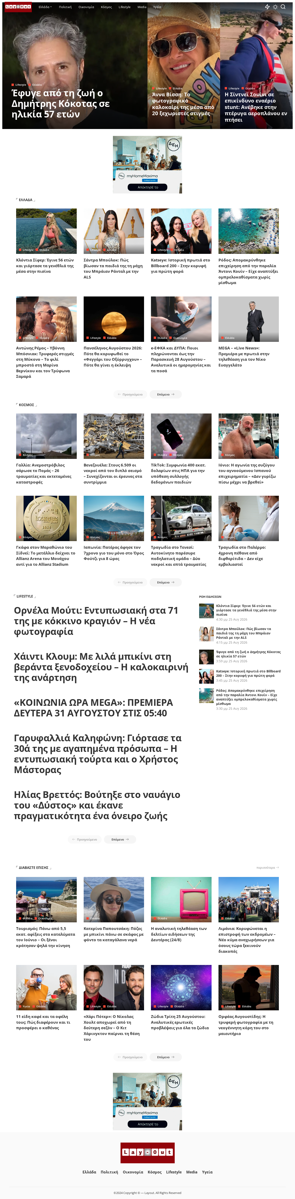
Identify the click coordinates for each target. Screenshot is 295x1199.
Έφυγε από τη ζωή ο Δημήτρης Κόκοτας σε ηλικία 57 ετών (61, 103)
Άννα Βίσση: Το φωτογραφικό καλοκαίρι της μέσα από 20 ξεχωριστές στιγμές (183, 104)
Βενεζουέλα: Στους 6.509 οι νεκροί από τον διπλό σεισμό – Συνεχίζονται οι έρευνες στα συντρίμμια (113, 473)
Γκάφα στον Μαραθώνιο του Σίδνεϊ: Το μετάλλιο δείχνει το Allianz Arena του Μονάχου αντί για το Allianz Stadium (45, 556)
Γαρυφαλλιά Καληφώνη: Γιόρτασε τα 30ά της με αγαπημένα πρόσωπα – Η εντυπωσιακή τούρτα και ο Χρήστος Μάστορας (97, 753)
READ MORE (125, 125)
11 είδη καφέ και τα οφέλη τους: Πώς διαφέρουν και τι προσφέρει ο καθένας (43, 1022)
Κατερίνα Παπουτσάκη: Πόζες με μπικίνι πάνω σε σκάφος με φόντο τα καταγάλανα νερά (114, 934)
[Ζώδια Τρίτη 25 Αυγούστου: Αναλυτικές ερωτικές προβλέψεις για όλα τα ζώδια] (181, 987)
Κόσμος (27, 455)
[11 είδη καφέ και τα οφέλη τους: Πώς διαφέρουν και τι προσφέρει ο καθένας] (46, 987)
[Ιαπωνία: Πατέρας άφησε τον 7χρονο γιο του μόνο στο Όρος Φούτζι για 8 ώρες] (114, 518)
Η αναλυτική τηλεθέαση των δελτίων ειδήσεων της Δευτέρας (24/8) (179, 934)
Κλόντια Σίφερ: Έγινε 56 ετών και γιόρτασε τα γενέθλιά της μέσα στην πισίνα (45, 265)
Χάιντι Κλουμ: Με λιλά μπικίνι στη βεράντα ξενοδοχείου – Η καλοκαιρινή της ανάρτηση (101, 667)
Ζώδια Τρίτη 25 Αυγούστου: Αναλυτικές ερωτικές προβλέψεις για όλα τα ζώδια (180, 1022)
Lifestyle (20, 84)
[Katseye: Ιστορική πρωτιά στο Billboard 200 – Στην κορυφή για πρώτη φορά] (181, 231)
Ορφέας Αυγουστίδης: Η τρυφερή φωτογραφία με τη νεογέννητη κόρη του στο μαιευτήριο (245, 1025)
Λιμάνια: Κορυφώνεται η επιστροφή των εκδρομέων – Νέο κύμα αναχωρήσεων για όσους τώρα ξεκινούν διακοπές (247, 940)
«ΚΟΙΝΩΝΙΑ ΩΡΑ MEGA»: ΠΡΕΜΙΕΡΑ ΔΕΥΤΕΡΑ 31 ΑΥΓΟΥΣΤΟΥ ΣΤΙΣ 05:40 (93, 707)
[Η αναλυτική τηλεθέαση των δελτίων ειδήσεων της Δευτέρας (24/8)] (181, 899)
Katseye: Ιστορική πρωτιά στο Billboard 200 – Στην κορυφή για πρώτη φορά (180, 265)
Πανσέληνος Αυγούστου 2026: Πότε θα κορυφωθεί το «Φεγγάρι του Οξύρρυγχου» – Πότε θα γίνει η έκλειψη (113, 356)
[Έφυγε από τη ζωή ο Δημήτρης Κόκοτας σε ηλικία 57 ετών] (75, 65)
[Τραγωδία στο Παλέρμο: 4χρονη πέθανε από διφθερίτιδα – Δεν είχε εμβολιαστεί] (248, 518)
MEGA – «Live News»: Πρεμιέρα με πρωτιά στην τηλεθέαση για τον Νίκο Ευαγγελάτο (243, 356)
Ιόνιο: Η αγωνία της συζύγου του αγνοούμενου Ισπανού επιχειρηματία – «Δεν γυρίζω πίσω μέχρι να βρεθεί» (247, 473)
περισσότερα (266, 867)
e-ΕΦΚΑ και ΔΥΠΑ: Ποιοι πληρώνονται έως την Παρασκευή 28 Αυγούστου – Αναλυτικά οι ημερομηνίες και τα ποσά (181, 359)
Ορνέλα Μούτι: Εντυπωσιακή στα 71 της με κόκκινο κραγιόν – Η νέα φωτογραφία (96, 621)
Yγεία (26, 1006)
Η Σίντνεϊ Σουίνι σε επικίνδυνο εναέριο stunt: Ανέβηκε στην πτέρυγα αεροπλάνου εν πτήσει (256, 107)
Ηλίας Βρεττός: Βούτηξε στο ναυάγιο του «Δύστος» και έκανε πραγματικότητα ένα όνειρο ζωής (97, 805)
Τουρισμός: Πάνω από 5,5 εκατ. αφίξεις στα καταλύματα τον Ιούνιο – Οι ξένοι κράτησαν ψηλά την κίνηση (45, 937)
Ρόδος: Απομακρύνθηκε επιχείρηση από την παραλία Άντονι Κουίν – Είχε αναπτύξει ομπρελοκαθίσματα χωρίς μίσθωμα (248, 271)
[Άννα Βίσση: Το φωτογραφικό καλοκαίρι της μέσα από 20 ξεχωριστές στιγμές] (184, 65)
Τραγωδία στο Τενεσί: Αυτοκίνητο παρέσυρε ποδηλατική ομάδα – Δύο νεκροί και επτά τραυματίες (178, 556)
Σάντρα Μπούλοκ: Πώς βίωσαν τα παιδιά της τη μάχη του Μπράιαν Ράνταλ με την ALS (113, 268)
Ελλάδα (37, 84)
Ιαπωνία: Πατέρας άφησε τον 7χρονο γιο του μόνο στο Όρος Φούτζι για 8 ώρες (114, 553)
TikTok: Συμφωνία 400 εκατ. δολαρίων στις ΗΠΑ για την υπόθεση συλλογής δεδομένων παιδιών (178, 473)
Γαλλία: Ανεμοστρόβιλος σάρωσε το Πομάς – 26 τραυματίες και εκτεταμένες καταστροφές (43, 473)
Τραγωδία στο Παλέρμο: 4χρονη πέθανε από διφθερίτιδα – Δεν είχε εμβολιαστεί (242, 556)
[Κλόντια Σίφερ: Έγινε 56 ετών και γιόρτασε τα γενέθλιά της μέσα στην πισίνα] (46, 231)
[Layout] (18, 7)
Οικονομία (180, 338)
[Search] (283, 7)
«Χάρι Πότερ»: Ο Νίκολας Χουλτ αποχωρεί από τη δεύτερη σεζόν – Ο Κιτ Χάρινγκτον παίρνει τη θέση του (112, 1028)
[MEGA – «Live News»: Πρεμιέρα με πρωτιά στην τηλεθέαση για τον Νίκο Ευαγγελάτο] (248, 319)
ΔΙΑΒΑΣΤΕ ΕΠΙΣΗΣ (33, 867)
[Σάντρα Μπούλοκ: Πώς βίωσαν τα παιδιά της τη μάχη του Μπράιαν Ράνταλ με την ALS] (114, 231)
